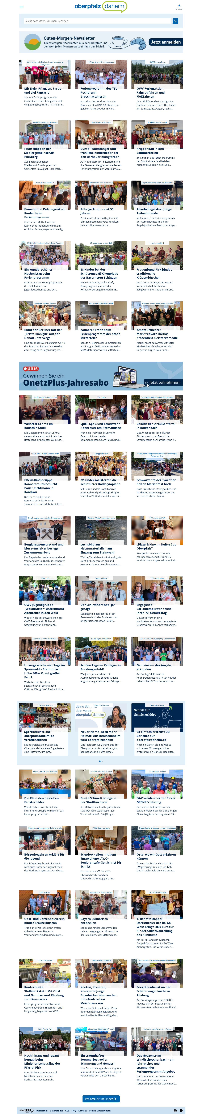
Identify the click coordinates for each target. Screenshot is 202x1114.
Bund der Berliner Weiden (45, 303)
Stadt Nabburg (101, 578)
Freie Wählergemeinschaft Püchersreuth (157, 397)
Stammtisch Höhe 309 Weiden (45, 638)
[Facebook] (180, 1111)
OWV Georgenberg (157, 62)
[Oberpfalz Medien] (27, 1110)
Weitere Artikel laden (101, 1099)
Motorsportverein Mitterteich (101, 303)
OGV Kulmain (44, 892)
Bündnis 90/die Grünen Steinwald (101, 518)
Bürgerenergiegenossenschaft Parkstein (45, 828)
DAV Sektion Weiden (157, 771)
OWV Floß (45, 578)
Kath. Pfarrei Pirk (45, 1029)
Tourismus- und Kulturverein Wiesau (157, 1029)
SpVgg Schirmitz (101, 453)
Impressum (42, 1110)
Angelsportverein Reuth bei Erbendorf (157, 182)
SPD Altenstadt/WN (157, 518)
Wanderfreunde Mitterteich (101, 182)
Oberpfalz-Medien (44, 705)
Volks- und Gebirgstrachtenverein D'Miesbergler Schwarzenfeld (157, 454)
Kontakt (82, 1110)
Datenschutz (56, 1110)
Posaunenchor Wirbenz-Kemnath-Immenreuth (157, 960)
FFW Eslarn (101, 397)
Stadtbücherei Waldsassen (101, 771)
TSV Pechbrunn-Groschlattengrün (101, 62)
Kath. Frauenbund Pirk (45, 182)
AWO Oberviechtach (101, 828)
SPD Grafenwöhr (157, 578)
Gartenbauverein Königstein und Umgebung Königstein (44, 63)
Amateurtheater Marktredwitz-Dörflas (157, 303)
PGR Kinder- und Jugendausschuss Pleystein (45, 243)
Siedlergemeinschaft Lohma (45, 397)
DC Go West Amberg (157, 892)
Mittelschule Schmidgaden (101, 892)
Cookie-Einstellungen (100, 1110)
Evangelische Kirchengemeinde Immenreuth (157, 828)
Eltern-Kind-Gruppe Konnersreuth (45, 453)
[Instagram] (175, 1111)
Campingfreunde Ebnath (101, 638)
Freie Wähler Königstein (101, 960)
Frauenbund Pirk (157, 243)
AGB (67, 1110)
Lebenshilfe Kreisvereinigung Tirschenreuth (157, 638)
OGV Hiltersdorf (45, 960)
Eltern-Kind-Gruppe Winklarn (45, 771)
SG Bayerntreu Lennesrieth (101, 243)
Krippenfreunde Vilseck (157, 122)
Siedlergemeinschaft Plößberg (45, 122)
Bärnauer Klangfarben (101, 122)
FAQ (74, 1110)
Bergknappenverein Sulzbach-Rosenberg (45, 518)
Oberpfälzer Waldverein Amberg (101, 1029)
